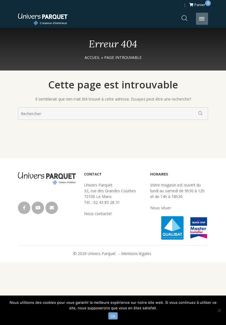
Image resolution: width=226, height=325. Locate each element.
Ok (113, 316)
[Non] (219, 310)
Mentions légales (136, 253)
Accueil (92, 57)
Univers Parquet (43, 19)
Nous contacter (98, 213)
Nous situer (160, 207)
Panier (200, 4)
